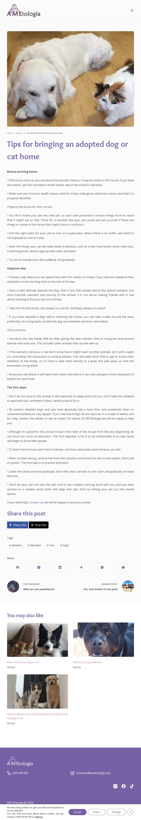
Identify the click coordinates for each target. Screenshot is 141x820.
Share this (19, 525)
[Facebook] (17, 567)
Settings (116, 812)
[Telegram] (81, 567)
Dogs (64, 545)
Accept (77, 812)
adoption (15, 545)
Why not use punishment (87, 662)
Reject (96, 812)
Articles (11, 667)
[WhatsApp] (102, 567)
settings (39, 816)
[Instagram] (115, 786)
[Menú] (132, 10)
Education (34, 545)
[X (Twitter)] (39, 567)
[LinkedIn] (60, 567)
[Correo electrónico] (123, 567)
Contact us (36, 502)
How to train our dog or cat (23, 662)
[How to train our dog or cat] (37, 639)
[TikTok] (132, 786)
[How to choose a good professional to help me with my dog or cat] (37, 691)
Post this (40, 525)
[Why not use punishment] (103, 639)
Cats (50, 545)
